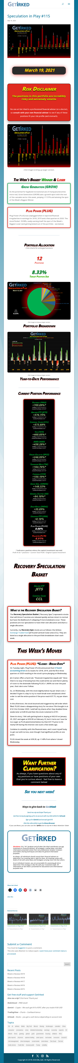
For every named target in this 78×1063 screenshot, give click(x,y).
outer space (39, 1037)
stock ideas (44, 1041)
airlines (17, 1026)
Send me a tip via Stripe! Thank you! (39, 812)
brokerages (49, 1026)
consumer (11, 1030)
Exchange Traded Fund (19, 633)
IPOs (60, 1034)
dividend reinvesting (36, 1030)
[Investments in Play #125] (60, 919)
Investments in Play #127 (15, 926)
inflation (54, 1034)
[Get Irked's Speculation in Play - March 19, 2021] (39, 166)
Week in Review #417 (16, 981)
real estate (48, 1037)
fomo (15, 1034)
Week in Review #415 (16, 989)
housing (48, 1034)
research (64, 1037)
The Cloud (53, 1041)
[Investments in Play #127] (17, 919)
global (28, 1034)
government (39, 1034)
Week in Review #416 (16, 985)
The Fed (60, 1041)
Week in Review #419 (16, 974)
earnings (46, 1030)
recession (56, 1037)
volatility (44, 1045)
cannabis (57, 1026)
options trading (29, 1037)
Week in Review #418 (16, 977)
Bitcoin (36, 1026)
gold (33, 1034)
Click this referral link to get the (39, 823)
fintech (10, 1034)
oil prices (20, 1037)
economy (54, 1030)
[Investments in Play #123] (38, 919)
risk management (13, 1041)
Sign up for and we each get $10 (39, 819)
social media (35, 1041)
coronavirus (19, 1030)
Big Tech (29, 1026)
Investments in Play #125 (58, 926)
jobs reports (12, 1037)
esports (61, 1030)
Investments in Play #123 (37, 926)
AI (12, 1026)
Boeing (42, 1026)
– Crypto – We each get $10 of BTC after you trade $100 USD (35, 1007)
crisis (26, 1030)
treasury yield (30, 1045)
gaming (21, 1034)
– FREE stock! (17, 1003)
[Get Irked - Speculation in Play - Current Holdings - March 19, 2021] (39, 319)
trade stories (12, 1045)
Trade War (21, 1045)
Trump (38, 1045)
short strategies (25, 1041)
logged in (21, 948)
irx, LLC (40, 1060)
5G (9, 1026)
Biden (23, 1026)
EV (66, 1030)
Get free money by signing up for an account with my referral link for (39, 816)
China (64, 1026)
